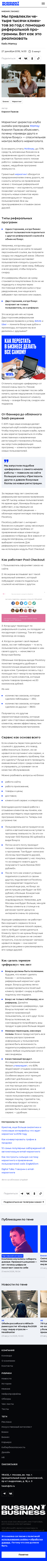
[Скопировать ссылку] (38, 58)
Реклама (6, 1422)
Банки (5, 1432)
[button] (43, 3)
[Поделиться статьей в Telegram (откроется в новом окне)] (19, 58)
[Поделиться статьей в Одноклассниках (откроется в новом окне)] (32, 58)
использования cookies (15, 1539)
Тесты (5, 1409)
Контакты (7, 1366)
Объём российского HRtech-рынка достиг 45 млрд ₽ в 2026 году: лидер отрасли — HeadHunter (19, 1328)
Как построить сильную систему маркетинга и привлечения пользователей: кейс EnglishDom (20, 1160)
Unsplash (23, 1180)
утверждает (21, 1066)
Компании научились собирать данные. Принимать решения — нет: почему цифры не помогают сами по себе (19, 1263)
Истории (6, 1384)
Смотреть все (9, 1464)
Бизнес (15, 11)
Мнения (6, 11)
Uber (4, 324)
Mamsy (35, 126)
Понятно (23, 1555)
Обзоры (6, 1399)
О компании (8, 1361)
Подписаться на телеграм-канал (23, 1202)
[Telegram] (4, 1493)
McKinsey (29, 149)
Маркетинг (17, 101)
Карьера (6, 1442)
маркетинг (21, 174)
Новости (6, 1379)
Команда (7, 1356)
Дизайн (6, 1452)
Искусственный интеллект (17, 1427)
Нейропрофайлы (11, 1394)
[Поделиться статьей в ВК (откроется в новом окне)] (25, 58)
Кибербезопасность (13, 1447)
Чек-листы (8, 1404)
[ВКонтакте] (10, 1493)
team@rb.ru (8, 1486)
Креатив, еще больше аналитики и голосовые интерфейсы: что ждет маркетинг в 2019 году (21, 1130)
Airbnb (38, 321)
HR (3, 1457)
